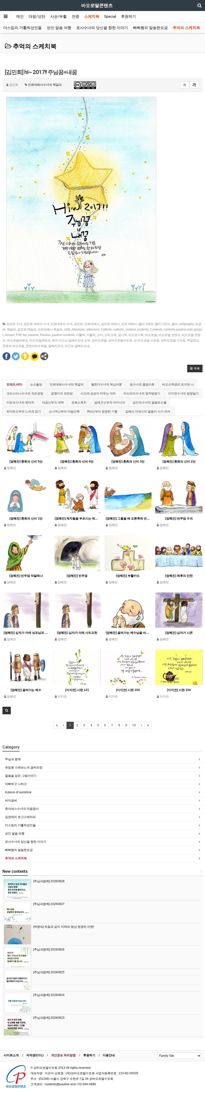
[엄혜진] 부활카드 (128, 576)
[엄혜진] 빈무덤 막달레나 (26, 576)
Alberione (78, 329)
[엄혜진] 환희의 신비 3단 (128, 461)
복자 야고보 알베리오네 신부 (71, 340)
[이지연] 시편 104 (128, 690)
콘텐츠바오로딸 (36, 346)
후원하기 (128, 16)
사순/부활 (58, 16)
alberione (92, 329)
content (131, 329)
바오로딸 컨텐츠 (169, 335)
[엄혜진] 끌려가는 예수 (26, 690)
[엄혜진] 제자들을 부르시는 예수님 (77, 518)
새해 (67, 329)
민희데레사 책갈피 (50, 329)
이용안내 (109, 1055)
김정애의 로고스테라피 (20, 817)
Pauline (45, 335)
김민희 (78, 324)
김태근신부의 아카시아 (109, 402)
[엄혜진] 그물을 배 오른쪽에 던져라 (128, 518)
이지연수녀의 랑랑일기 (183, 393)
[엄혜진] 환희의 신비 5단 (26, 461)
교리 (100, 335)
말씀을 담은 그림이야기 (20, 776)
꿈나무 (122, 335)
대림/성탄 (37, 16)
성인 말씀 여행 (59, 28)
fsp (25, 335)
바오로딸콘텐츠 (40, 340)
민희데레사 (92, 324)
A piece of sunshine (18, 792)
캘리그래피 (146, 324)
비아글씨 (11, 800)
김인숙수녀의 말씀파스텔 (149, 402)
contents (142, 329)
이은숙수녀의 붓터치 (20, 402)
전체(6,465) (14, 384)
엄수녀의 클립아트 (142, 384)
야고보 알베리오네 (77, 346)
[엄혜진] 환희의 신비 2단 (179, 461)
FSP (18, 335)
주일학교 (193, 340)
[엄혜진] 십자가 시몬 (179, 632)
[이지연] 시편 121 (77, 690)
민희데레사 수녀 (61, 324)
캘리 (175, 324)
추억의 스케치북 (186, 28)
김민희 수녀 (14, 324)
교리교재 (110, 335)
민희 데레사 (129, 324)
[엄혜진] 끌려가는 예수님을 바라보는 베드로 (128, 632)
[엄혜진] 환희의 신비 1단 (26, 518)
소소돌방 (36, 384)
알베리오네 (55, 346)
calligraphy (186, 324)
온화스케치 (79, 402)
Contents (156, 329)
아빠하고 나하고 (16, 784)
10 (134, 725)
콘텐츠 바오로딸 (13, 346)
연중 (75, 16)
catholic (119, 329)
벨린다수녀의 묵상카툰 (106, 384)
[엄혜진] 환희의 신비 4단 (77, 461)
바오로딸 (151, 335)
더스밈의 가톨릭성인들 (22, 28)
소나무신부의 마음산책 (64, 411)
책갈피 (11, 329)
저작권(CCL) (35, 1055)
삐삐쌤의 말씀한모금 (150, 28)
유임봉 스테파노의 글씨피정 (23, 767)
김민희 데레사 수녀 (36, 324)
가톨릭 (91, 335)
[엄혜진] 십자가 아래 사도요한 (77, 632)
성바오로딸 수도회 (173, 340)
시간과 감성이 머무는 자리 (98, 393)
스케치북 (91, 16)
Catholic (106, 329)
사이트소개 (11, 1055)
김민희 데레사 (110, 324)
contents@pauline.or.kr (60, 1084)
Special (110, 16)
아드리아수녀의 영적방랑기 (142, 393)
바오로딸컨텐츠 (17, 340)
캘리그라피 (162, 324)
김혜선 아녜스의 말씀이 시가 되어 (147, 411)
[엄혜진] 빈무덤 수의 (179, 518)
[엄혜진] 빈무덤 (77, 576)
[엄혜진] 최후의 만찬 (179, 576)
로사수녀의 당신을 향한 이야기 (102, 28)
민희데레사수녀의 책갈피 (45, 84)
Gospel (9, 335)
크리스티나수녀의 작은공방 (24, 393)
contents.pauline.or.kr (178, 329)
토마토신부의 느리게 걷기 (23, 411)
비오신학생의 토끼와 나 (178, 384)
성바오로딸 (99, 340)
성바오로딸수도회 (120, 340)
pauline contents (63, 335)
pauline (33, 335)
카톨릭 (80, 335)
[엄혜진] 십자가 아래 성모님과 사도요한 (26, 632)
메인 (20, 16)
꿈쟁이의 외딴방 (62, 393)
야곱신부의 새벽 (53, 402)
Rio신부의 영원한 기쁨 (102, 411)
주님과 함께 (13, 759)
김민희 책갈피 (27, 329)
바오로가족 (136, 335)
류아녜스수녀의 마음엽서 (22, 808)
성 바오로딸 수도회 (146, 340)
